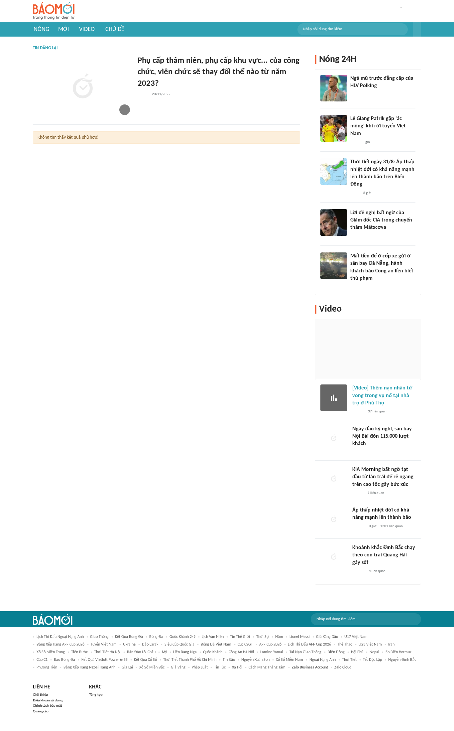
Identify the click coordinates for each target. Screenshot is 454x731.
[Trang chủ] (53, 11)
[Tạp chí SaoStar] (357, 95)
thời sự (262, 637)
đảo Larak (150, 645)
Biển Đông (336, 652)
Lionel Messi (299, 637)
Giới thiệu (40, 695)
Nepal (374, 652)
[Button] (417, 29)
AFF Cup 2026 (270, 645)
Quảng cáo (41, 711)
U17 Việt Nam (356, 637)
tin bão (229, 660)
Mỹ (164, 652)
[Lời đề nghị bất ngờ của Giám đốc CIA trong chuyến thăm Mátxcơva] (333, 222)
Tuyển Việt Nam (104, 645)
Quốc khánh (212, 652)
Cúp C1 (42, 660)
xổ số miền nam (289, 660)
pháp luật (200, 667)
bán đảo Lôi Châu (141, 652)
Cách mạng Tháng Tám (267, 667)
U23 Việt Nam (370, 645)
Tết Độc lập (372, 660)
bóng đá (156, 637)
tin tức (220, 667)
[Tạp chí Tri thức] (354, 142)
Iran (391, 645)
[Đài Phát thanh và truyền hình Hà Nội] (359, 453)
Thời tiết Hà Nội (107, 652)
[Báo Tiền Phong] (356, 236)
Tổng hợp (96, 695)
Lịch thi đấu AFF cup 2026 (309, 645)
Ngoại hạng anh (322, 660)
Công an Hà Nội (241, 652)
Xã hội (237, 667)
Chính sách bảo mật (47, 706)
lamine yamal (271, 652)
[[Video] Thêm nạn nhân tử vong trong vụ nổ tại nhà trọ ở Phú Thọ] (333, 397)
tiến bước (79, 652)
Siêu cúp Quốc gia (179, 645)
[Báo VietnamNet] (358, 493)
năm (279, 637)
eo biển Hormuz (398, 652)
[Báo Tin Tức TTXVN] (354, 193)
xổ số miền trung (51, 652)
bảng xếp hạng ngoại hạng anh (89, 667)
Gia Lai (127, 667)
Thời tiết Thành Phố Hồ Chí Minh (189, 660)
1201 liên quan (391, 526)
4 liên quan (377, 571)
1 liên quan (376, 493)
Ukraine (129, 645)
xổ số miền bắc (152, 667)
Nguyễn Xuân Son (255, 660)
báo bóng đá (64, 660)
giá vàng (178, 667)
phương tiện (47, 667)
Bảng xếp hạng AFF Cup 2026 (60, 645)
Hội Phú (357, 652)
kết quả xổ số (145, 660)
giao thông (99, 637)
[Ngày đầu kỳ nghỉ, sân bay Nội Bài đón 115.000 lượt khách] (333, 438)
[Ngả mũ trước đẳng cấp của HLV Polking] (333, 88)
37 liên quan (377, 411)
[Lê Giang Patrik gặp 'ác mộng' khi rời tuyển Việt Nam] (333, 128)
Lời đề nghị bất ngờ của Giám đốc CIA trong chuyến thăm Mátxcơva (381, 220)
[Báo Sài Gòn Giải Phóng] (358, 526)
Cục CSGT (245, 645)
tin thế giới (240, 637)
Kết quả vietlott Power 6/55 (104, 660)
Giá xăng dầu (327, 637)
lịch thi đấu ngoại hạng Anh (60, 637)
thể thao (344, 645)
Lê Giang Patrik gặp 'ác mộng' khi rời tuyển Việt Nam (378, 126)
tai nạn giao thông (305, 652)
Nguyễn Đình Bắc (402, 660)
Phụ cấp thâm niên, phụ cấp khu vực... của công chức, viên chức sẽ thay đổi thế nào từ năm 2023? (218, 72)
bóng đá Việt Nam (216, 645)
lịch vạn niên (213, 637)
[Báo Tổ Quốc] (143, 94)
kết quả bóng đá (129, 637)
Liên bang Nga (185, 652)
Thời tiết (349, 660)
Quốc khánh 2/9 (182, 637)
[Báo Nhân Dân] (358, 412)
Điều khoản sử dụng (47, 700)
